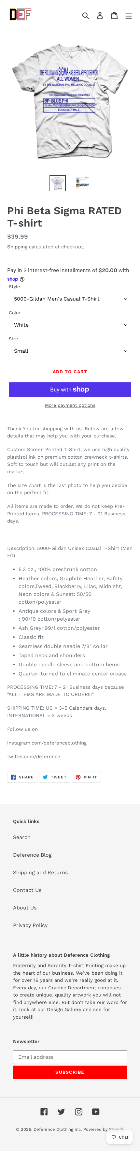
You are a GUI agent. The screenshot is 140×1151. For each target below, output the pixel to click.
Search (22, 837)
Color (15, 312)
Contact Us (27, 890)
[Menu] (128, 15)
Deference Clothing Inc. (58, 1129)
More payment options (70, 405)
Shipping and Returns (40, 872)
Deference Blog (32, 855)
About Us (24, 908)
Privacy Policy (30, 925)
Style (14, 286)
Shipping (17, 247)
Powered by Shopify (103, 1129)
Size (13, 338)
